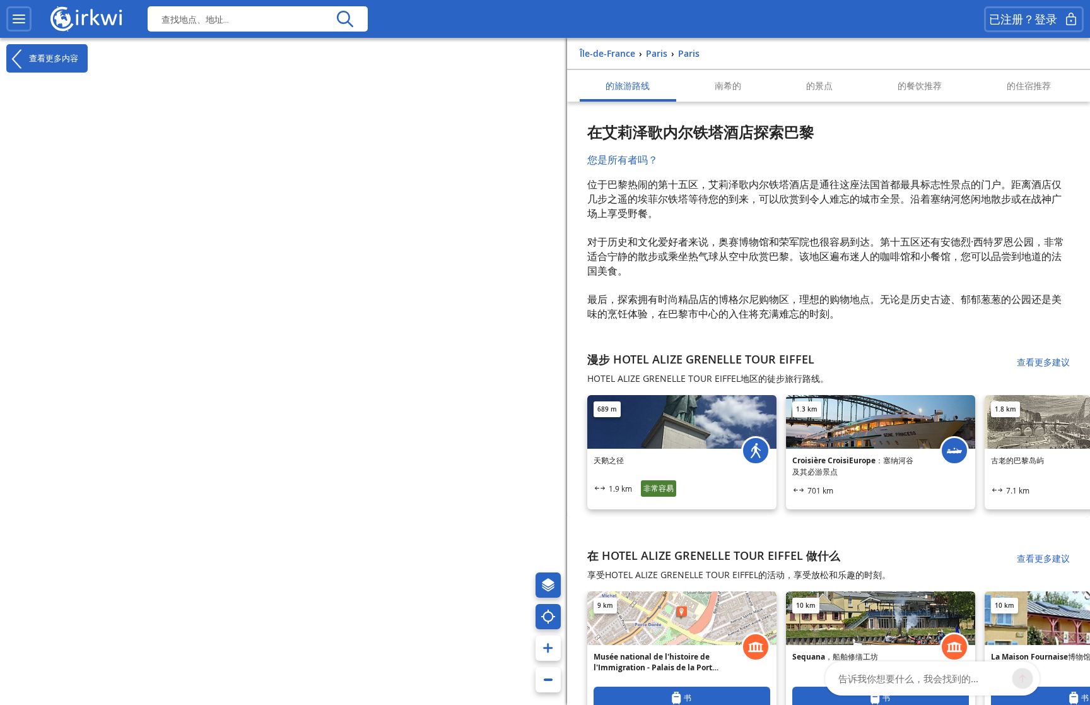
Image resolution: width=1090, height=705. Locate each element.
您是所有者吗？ (622, 160)
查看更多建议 (1043, 362)
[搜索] (344, 19)
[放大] (548, 648)
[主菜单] (19, 19)
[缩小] (548, 679)
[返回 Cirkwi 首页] (86, 19)
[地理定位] (548, 616)
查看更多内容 (52, 57)
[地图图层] (548, 585)
